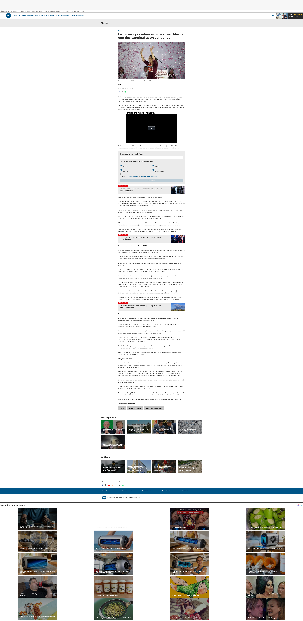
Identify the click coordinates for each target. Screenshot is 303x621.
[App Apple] (120, 485)
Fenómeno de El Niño (36, 11)
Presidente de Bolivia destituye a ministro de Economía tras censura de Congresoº (163, 429)
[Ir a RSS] (113, 485)
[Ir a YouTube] (109, 485)
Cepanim (23, 11)
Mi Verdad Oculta (293, 16)
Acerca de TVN (165, 490)
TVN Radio (37, 15)
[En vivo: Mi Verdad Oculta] (282, 16)
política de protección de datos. (149, 176)
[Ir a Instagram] (106, 485)
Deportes (29, 15)
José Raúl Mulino (15, 11)
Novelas (58, 15)
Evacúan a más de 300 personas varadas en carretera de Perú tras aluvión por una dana (188, 469)
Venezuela (46, 11)
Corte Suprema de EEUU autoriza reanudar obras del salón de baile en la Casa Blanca (138, 429)
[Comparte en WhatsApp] (125, 91)
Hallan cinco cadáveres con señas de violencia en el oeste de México (141, 190)
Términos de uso (146, 490)
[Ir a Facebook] (103, 485)
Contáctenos (185, 490)
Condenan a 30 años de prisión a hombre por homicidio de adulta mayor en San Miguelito (112, 469)
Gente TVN (72, 15)
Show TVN (23, 15)
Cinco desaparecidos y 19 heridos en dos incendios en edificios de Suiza (113, 445)
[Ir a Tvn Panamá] (8, 15)
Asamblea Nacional (55, 11)
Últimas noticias (5, 11)
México (122, 408)
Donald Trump (81, 11)
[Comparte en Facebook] (119, 91)
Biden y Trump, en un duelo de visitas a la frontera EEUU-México (140, 239)
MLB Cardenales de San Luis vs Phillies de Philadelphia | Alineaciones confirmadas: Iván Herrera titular (162, 468)
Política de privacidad (127, 490)
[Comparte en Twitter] (122, 91)
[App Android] (123, 485)
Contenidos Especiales (47, 15)
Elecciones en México (135, 408)
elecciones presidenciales (154, 408)
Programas (64, 15)
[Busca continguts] (273, 16)
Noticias (16, 15)
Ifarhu (28, 11)
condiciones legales (133, 176)
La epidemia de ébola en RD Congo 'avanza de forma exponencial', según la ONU (189, 429)
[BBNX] (104, 497)
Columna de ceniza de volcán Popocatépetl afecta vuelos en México (140, 307)
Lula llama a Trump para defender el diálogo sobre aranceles (112, 430)
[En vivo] (290, 14)
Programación (80, 15)
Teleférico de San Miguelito (69, 11)
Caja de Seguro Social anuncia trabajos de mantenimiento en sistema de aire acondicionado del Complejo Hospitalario (138, 468)
